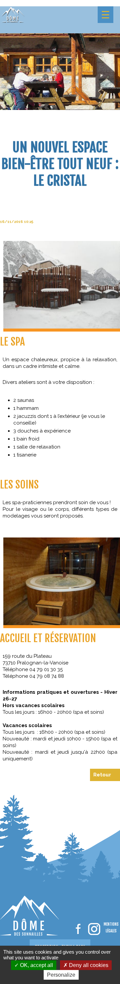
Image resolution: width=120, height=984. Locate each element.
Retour (102, 775)
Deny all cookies (88, 965)
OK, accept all (36, 965)
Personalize (61, 975)
